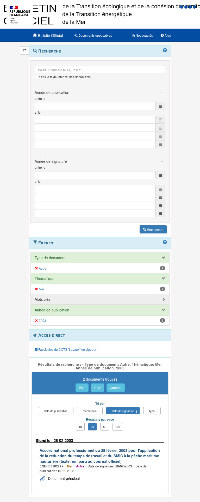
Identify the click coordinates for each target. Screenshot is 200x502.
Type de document (50, 257)
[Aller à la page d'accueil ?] (194, 6)
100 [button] (117, 427)
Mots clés (42, 299)
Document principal (63, 478)
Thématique (44, 278)
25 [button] (92, 427)
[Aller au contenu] (186, 6)
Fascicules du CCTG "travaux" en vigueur (67, 349)
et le (38, 112)
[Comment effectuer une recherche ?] (165, 50)
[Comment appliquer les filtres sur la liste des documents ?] (165, 242)
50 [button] (104, 427)
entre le (40, 98)
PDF (82, 387)
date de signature (123, 411)
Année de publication (52, 309)
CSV (97, 387)
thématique (90, 411)
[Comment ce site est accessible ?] (182, 6)
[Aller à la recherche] (191, 6)
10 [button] (80, 427)
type (152, 411)
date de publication (55, 411)
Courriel (115, 387)
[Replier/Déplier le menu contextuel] (24, 50)
